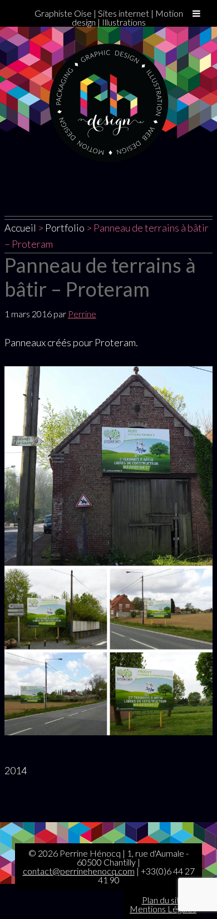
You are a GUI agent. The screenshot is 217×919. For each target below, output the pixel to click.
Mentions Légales (163, 908)
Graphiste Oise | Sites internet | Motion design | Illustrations (108, 17)
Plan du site (163, 900)
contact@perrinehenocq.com (79, 871)
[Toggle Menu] (196, 13)
